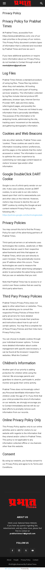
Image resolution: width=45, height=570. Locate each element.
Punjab (16, 560)
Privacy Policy (25, 560)
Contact (35, 560)
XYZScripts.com (35, 568)
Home (4, 9)
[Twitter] (25, 550)
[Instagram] (19, 550)
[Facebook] (12, 550)
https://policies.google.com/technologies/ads (22, 215)
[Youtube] (32, 550)
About (9, 560)
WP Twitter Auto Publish (12, 568)
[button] (4, 3)
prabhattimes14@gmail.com (22, 533)
